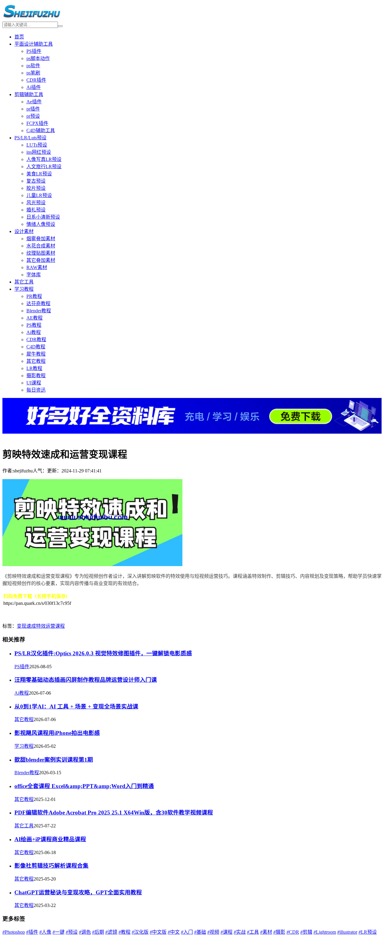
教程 (124, 932)
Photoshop (13, 932)
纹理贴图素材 (40, 253)
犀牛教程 (36, 353)
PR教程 (34, 296)
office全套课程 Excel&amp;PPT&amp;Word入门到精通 (84, 786)
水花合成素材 (40, 245)
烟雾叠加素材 (40, 238)
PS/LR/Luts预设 (30, 137)
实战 (240, 932)
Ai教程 (33, 332)
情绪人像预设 (40, 224)
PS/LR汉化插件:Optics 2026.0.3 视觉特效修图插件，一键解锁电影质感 (103, 653)
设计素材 (24, 231)
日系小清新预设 (43, 217)
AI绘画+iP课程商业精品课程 (50, 839)
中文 (174, 932)
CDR (292, 932)
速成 (31, 626)
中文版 (158, 932)
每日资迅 (36, 390)
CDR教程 (36, 339)
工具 (253, 932)
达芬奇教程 (38, 303)
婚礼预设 (36, 209)
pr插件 (33, 108)
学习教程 (24, 289)
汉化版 (140, 932)
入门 (187, 932)
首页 (19, 36)
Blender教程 (38, 310)
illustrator (347, 932)
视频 (213, 932)
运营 (50, 626)
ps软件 (33, 65)
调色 (85, 932)
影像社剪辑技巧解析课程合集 (51, 866)
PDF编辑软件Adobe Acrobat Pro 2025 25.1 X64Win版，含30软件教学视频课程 (113, 812)
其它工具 (24, 281)
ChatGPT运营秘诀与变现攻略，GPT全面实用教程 (78, 892)
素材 (266, 932)
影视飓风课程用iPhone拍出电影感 (57, 733)
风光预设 (36, 202)
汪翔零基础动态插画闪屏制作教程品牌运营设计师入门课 (85, 680)
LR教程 (34, 368)
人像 (45, 932)
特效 (41, 626)
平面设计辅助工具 (33, 44)
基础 (200, 932)
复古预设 (36, 180)
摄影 (279, 932)
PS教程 (33, 325)
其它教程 (36, 361)
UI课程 (33, 382)
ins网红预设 (38, 152)
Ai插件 (33, 87)
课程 (60, 626)
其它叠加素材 (40, 260)
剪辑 (306, 932)
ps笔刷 (33, 72)
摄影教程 (36, 375)
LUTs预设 (36, 144)
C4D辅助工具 (40, 130)
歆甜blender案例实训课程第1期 (53, 760)
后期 (98, 932)
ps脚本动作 (38, 58)
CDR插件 (36, 80)
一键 (58, 932)
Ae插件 (34, 101)
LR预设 (367, 932)
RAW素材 (36, 267)
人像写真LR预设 (44, 159)
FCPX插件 (37, 123)
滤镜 (111, 932)
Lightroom (325, 932)
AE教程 (34, 317)
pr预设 (33, 116)
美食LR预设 (39, 173)
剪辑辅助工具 (28, 94)
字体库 (33, 274)
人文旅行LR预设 (44, 166)
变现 (21, 626)
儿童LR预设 (39, 195)
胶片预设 (36, 188)
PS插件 (33, 51)
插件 (32, 932)
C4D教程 (35, 346)
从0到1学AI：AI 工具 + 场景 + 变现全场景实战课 (76, 706)
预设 (72, 932)
